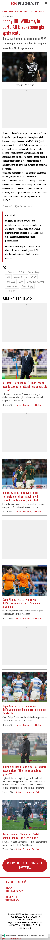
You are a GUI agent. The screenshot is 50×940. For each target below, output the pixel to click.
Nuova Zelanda (20, 276)
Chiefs (21, 272)
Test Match (39, 11)
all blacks (10, 272)
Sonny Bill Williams (35, 281)
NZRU (33, 276)
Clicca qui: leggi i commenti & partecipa (25, 865)
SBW (21, 281)
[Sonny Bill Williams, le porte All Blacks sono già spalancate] (25, 67)
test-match (11, 290)
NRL (8, 276)
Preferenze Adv (12, 900)
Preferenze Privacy (14, 891)
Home (4, 11)
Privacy (8, 887)
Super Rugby (27, 286)
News (11, 11)
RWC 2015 (10, 281)
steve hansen (12, 286)
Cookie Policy (11, 897)
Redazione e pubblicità (15, 882)
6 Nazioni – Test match (24, 11)
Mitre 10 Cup (33, 272)
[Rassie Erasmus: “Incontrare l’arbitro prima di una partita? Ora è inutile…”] (25, 815)
